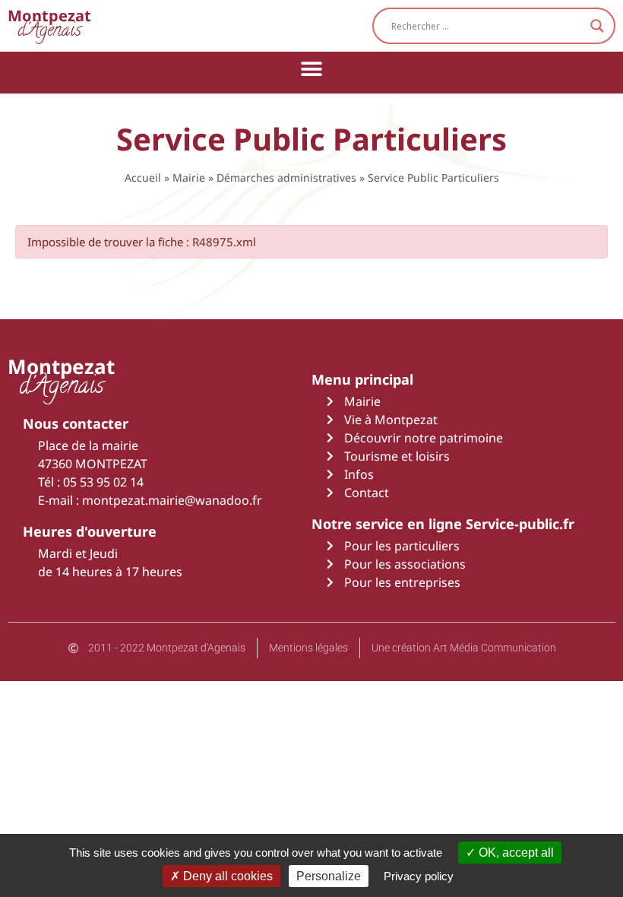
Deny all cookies (226, 876)
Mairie (188, 177)
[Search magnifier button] (597, 25)
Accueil (143, 177)
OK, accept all (515, 852)
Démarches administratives (286, 177)
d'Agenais (49, 25)
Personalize (328, 876)
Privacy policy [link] (419, 876)
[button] (312, 69)
